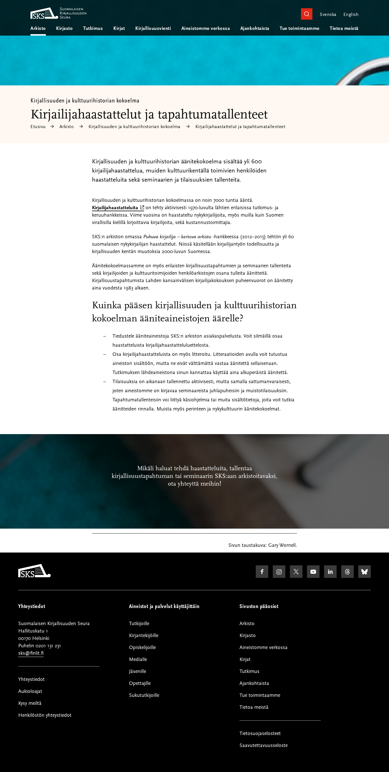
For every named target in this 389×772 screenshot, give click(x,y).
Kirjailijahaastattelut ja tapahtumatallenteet (240, 126)
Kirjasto (64, 28)
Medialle (138, 659)
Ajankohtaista (254, 28)
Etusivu (38, 126)
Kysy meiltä (30, 703)
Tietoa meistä (344, 28)
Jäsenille (137, 671)
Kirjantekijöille (143, 635)
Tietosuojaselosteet (260, 733)
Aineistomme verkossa (205, 28)
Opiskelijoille (142, 647)
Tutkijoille (139, 624)
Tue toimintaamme (299, 28)
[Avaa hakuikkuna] (306, 14)
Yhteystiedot (31, 679)
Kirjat (119, 28)
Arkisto (38, 28)
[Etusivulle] (34, 575)
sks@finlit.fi (31, 653)
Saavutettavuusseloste (263, 745)
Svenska (328, 14)
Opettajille (140, 683)
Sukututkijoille (144, 695)
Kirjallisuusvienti (153, 28)
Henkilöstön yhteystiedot (44, 715)
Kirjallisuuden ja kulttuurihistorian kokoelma (85, 100)
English (351, 14)
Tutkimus (93, 28)
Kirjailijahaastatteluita (118, 208)
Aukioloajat (30, 691)
